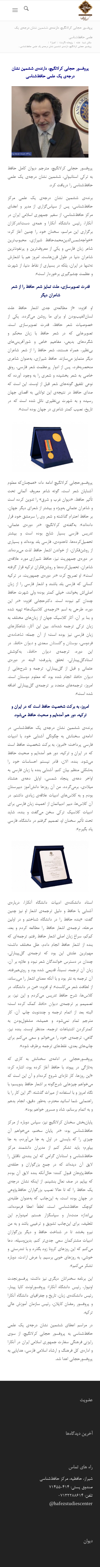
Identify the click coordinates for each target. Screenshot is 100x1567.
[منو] (16, 10)
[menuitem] (25, 10)
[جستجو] (25, 10)
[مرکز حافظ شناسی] (59, 10)
